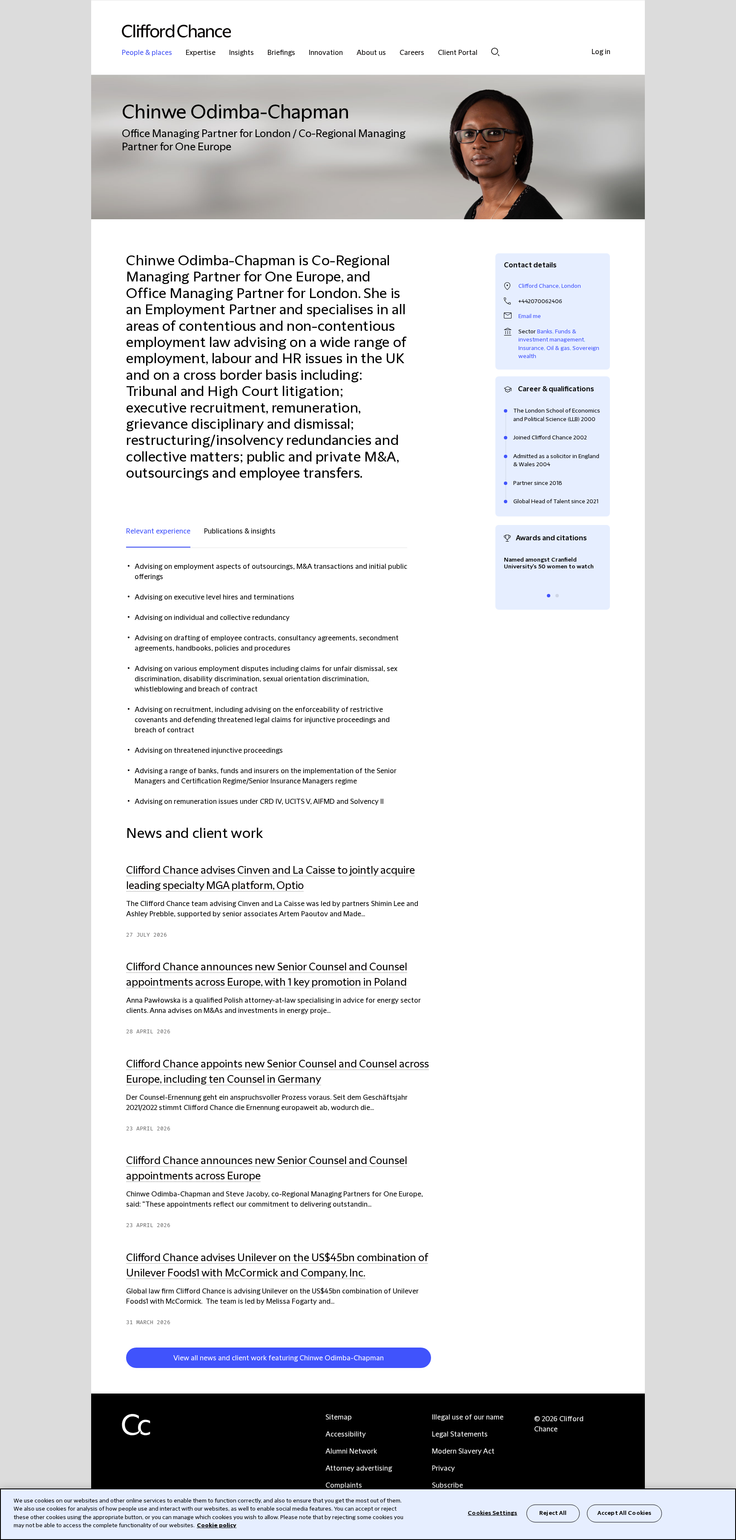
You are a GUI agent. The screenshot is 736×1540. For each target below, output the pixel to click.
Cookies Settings (492, 1513)
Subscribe (447, 1485)
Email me (529, 316)
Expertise (201, 53)
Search (495, 51)
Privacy (443, 1468)
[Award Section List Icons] (548, 595)
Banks (544, 331)
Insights (241, 53)
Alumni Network (351, 1451)
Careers (412, 53)
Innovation (326, 53)
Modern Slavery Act (463, 1451)
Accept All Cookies (624, 1513)
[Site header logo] (351, 30)
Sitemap (338, 1417)
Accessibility (345, 1434)
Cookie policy (216, 1525)
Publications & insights (240, 531)
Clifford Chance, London (549, 286)
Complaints (343, 1485)
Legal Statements (460, 1434)
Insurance (531, 348)
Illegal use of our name (467, 1417)
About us (371, 53)
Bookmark (434, 1359)
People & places (147, 53)
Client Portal (457, 53)
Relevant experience (158, 531)
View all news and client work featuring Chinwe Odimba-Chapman (278, 1358)
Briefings (281, 53)
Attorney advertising (358, 1468)
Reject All (552, 1513)
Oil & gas (558, 348)
